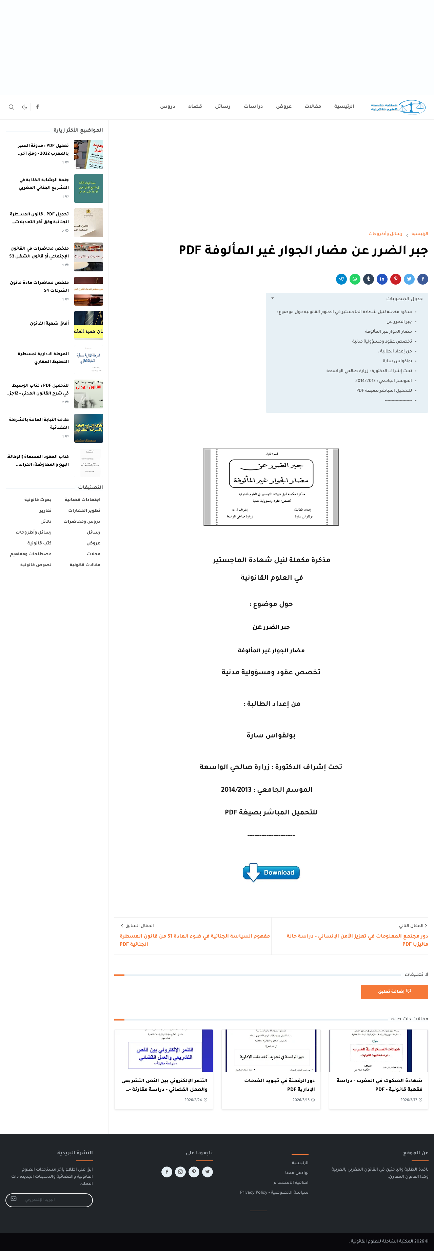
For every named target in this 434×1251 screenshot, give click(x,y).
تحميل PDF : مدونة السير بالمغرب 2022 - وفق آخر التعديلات (43, 154)
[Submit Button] (13, 1200)
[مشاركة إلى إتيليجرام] (341, 279)
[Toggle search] (11, 107)
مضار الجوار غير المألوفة (388, 332)
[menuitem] (344, 107)
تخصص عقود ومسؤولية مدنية (382, 342)
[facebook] (37, 107)
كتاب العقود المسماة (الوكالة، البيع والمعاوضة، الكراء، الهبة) (37, 465)
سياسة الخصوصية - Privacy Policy (274, 1193)
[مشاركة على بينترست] (395, 279)
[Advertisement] (230, 47)
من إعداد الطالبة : (395, 351)
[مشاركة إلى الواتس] (355, 279)
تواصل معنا (297, 1173)
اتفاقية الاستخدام (291, 1183)
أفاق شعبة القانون (49, 324)
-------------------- (398, 401)
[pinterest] (194, 1172)
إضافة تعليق (391, 992)
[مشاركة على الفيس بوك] (422, 279)
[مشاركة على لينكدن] (382, 279)
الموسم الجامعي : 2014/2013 (383, 381)
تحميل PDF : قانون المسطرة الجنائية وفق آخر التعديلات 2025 (39, 222)
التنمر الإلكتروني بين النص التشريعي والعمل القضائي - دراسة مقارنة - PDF (164, 1090)
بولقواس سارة (397, 361)
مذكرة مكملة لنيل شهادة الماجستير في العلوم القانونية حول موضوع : (344, 312)
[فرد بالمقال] (409, 279)
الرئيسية (300, 1163)
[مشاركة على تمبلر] (368, 279)
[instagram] (180, 1172)
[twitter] (207, 1172)
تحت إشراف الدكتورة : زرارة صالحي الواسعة (369, 371)
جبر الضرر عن (399, 322)
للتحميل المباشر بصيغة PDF (384, 391)
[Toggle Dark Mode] (24, 107)
